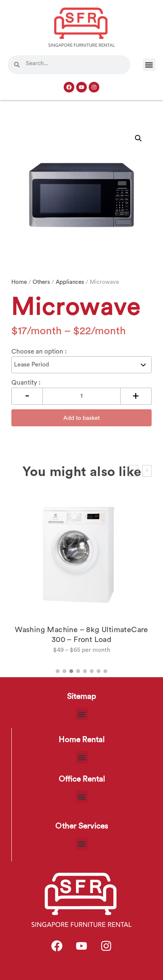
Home (19, 282)
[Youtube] (81, 87)
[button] (149, 64)
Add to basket (81, 418)
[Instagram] (94, 87)
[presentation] (133, 471)
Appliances (70, 282)
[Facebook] (69, 87)
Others (41, 282)
